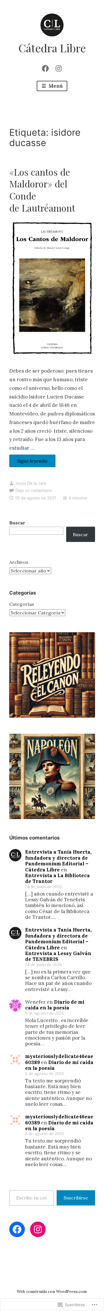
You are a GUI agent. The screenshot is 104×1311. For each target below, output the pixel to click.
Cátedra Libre (52, 48)
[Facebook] (45, 68)
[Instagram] (59, 68)
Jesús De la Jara (30, 483)
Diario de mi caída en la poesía (54, 1005)
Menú (55, 86)
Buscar (17, 523)
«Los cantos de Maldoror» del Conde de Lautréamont (42, 190)
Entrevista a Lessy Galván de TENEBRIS (58, 956)
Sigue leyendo (28, 462)
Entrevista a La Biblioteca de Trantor (57, 878)
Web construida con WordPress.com (52, 1291)
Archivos (18, 562)
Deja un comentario (33, 490)
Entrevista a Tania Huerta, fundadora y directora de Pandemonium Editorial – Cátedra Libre (58, 861)
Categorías (21, 604)
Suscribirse (76, 1198)
